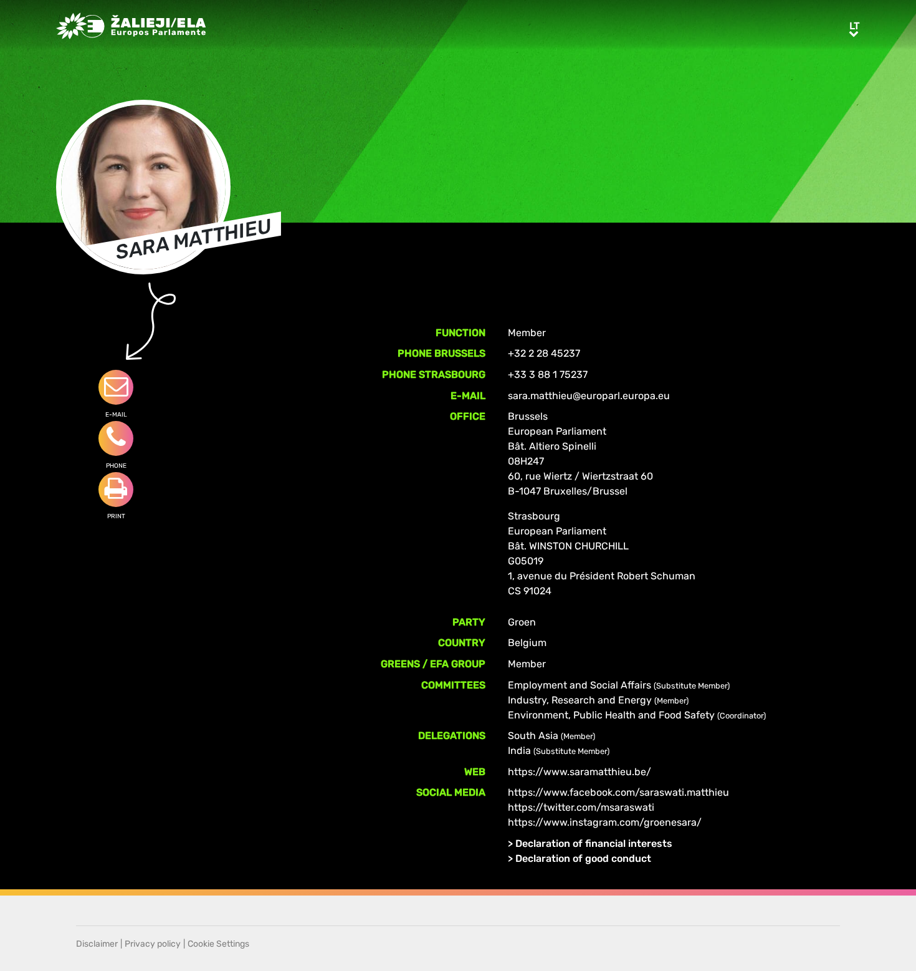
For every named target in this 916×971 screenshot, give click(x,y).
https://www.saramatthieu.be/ (579, 772)
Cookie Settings (218, 944)
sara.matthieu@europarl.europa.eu (589, 396)
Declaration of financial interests (593, 843)
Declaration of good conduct (583, 858)
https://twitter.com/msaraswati (581, 807)
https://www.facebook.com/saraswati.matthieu (618, 792)
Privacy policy (153, 944)
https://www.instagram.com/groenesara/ (605, 822)
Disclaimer (97, 944)
